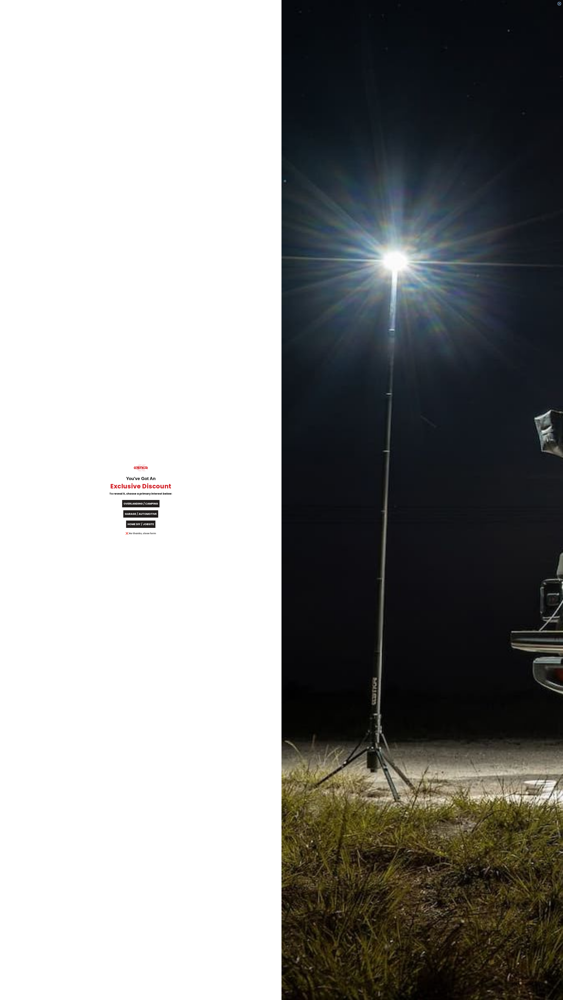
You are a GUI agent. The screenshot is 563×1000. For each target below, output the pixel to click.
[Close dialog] (559, 3)
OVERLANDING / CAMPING (141, 503)
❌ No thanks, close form (141, 533)
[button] (140, 468)
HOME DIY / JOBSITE (141, 524)
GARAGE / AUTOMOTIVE (141, 514)
